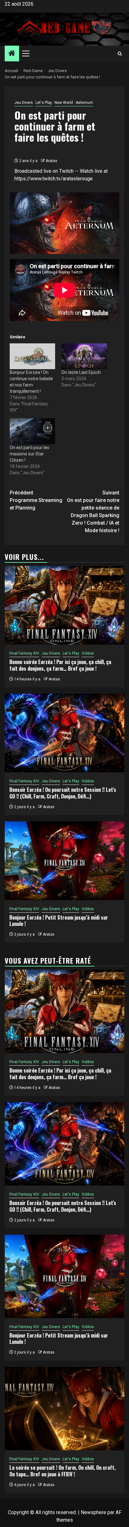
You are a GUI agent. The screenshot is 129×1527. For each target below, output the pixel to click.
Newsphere (93, 1512)
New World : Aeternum (73, 102)
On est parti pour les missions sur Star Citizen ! (29, 454)
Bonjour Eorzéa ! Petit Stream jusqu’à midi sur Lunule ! (58, 921)
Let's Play (43, 102)
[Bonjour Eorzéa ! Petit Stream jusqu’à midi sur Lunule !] (64, 860)
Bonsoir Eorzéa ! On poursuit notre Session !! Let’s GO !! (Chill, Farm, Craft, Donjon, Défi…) (62, 793)
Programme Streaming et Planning (36, 500)
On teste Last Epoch (81, 372)
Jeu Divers (23, 102)
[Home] (11, 53)
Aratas (51, 161)
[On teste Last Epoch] (84, 356)
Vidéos (88, 653)
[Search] (120, 54)
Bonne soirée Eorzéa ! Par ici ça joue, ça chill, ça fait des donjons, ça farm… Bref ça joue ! (60, 665)
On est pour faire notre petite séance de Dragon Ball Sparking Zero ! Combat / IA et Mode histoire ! (93, 511)
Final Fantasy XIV (24, 653)
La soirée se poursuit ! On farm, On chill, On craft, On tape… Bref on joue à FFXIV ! (62, 1471)
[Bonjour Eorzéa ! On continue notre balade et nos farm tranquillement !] (32, 356)
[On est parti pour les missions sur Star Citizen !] (32, 431)
